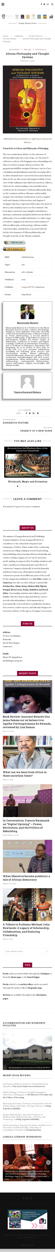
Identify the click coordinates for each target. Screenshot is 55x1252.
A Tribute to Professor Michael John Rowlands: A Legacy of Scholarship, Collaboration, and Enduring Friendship (26, 933)
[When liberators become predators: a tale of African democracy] (27, 859)
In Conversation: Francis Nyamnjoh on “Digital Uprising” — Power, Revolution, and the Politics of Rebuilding (26, 829)
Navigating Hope (33, 1133)
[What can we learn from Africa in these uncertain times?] (27, 755)
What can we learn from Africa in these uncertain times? (25, 777)
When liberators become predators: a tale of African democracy (26, 880)
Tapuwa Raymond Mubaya (27, 392)
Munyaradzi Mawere (22, 139)
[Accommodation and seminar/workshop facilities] (27, 1054)
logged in (19, 509)
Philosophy (27, 49)
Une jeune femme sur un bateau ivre (29, 1089)
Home (5, 36)
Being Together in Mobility (27, 1122)
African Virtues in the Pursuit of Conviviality (27, 483)
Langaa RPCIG (28, 287)
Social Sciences (35, 36)
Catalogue (18, 36)
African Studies (9, 38)
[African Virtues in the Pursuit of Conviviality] (27, 462)
